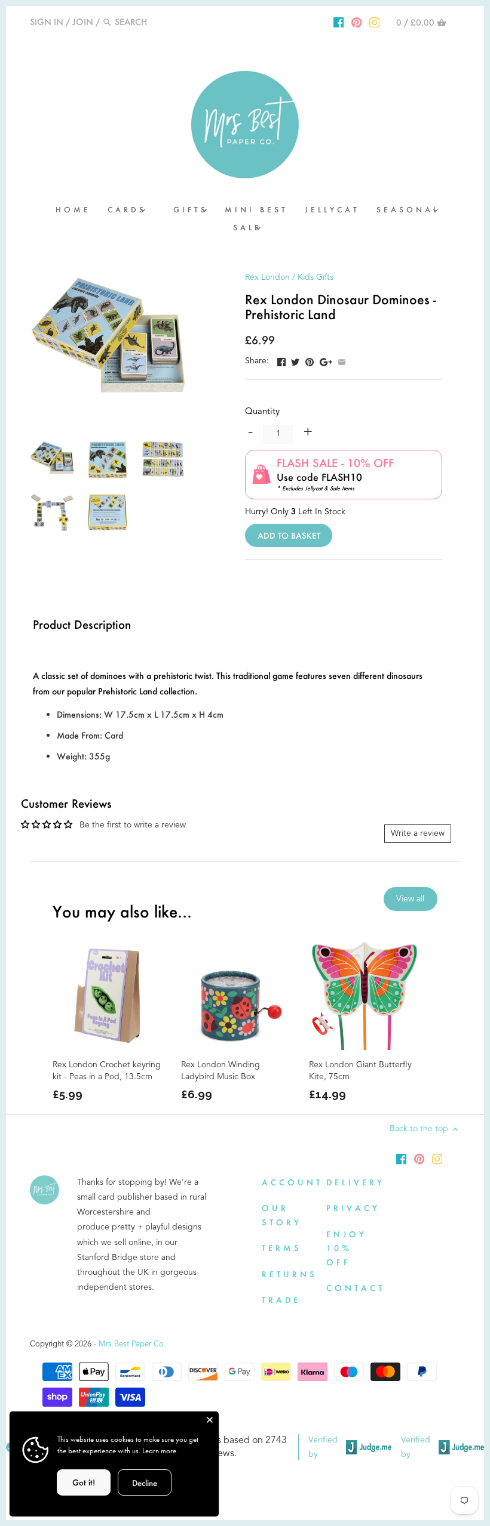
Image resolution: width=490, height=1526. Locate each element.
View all (410, 899)
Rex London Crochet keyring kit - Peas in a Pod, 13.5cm (107, 1071)
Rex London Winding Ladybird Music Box (220, 1071)
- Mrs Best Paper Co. (130, 1344)
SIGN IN (46, 21)
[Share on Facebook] (281, 360)
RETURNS (289, 1274)
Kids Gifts (315, 277)
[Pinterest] (356, 21)
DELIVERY (355, 1182)
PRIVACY (353, 1208)
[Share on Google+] (326, 360)
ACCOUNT (292, 1182)
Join (82, 21)
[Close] (210, 1420)
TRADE (281, 1300)
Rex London (267, 277)
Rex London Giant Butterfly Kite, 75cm (360, 1071)
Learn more (159, 1450)
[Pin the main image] (309, 360)
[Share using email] (342, 360)
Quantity (262, 411)
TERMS (282, 1248)
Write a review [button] (418, 833)
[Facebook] (338, 21)
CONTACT (355, 1288)
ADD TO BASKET (289, 535)
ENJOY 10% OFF (346, 1248)
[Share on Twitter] (295, 360)
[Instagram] (374, 21)
